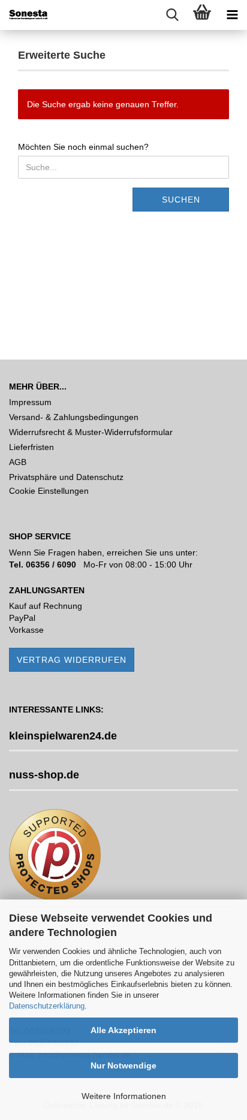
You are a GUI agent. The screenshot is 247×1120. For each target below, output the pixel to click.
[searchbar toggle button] (172, 15)
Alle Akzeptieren (123, 1030)
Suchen (181, 199)
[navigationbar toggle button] (232, 15)
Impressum (30, 402)
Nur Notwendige (123, 1065)
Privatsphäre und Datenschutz (66, 477)
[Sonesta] (24, 15)
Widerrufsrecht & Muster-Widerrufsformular (91, 432)
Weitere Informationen (124, 1096)
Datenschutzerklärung (47, 1005)
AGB (17, 462)
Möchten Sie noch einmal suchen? (83, 147)
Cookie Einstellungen (49, 491)
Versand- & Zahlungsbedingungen (73, 417)
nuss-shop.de (44, 775)
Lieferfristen (31, 447)
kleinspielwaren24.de (63, 736)
